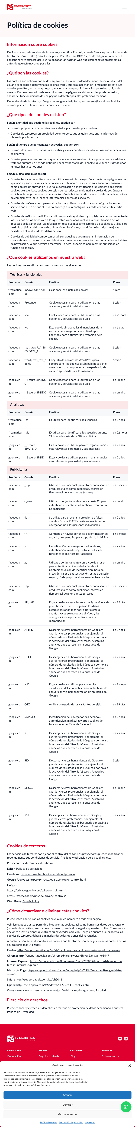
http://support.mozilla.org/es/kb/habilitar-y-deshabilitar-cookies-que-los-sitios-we (68, 950)
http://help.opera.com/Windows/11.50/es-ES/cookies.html (53, 985)
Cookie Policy (30, 901)
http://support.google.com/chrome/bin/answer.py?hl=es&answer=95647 (63, 955)
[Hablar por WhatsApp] (126, 1106)
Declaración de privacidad (71, 1122)
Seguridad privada (49, 1056)
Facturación (14, 1056)
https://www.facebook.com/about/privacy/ (48, 874)
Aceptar (67, 1095)
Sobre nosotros (110, 1056)
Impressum (90, 1122)
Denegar (68, 1104)
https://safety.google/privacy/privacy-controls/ (36, 896)
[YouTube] (120, 1039)
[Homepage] (19, 6)
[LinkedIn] (126, 1039)
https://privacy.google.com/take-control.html (58, 879)
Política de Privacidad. (20, 1012)
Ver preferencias (67, 1114)
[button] (129, 1065)
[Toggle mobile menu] (124, 7)
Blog (72, 1056)
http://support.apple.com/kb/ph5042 (39, 979)
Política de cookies (48, 1122)
